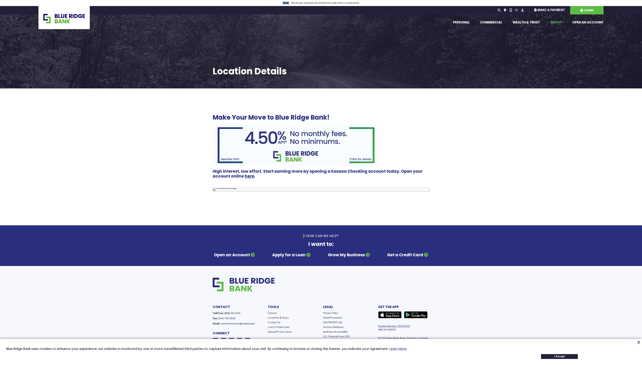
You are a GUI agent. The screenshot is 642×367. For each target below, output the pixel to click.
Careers (272, 313)
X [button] (638, 342)
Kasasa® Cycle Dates (280, 331)
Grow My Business (346, 255)
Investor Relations (333, 327)
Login (588, 10)
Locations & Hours (278, 317)
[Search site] (499, 10)
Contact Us (274, 322)
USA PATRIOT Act (333, 322)
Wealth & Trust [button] (526, 22)
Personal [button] (461, 22)
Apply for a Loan (289, 255)
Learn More (398, 349)
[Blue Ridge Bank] (64, 17)
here (249, 176)
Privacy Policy (330, 313)
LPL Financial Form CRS (336, 336)
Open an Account (588, 22)
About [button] (556, 22)
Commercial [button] (491, 22)
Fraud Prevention (332, 317)
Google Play (415, 314)
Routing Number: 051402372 (394, 326)
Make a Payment (551, 10)
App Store (390, 314)
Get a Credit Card (405, 255)
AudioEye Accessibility (335, 331)
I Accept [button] (559, 356)
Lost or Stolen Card (279, 327)
